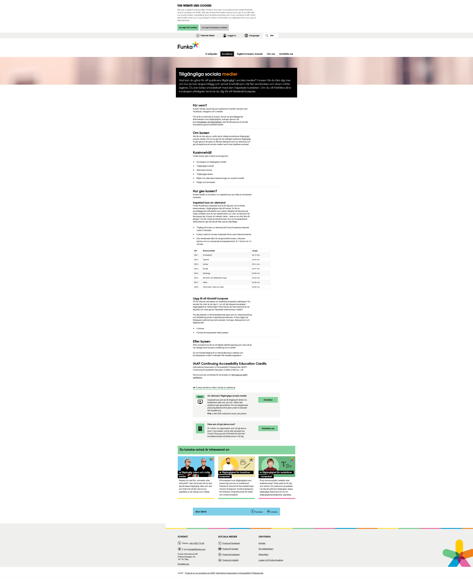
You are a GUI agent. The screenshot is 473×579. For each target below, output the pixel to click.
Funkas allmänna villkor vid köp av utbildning (215, 387)
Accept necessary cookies (214, 27)
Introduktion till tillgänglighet (209, 122)
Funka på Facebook (231, 543)
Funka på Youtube (230, 548)
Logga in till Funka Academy (271, 560)
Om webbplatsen (266, 548)
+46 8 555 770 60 (196, 543)
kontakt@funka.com (196, 549)
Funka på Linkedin (230, 560)
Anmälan (269, 400)
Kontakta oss (269, 429)
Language (254, 35)
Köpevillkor (263, 554)
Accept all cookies (188, 27)
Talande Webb (208, 35)
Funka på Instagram (231, 554)
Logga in (235, 35)
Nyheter (262, 543)
